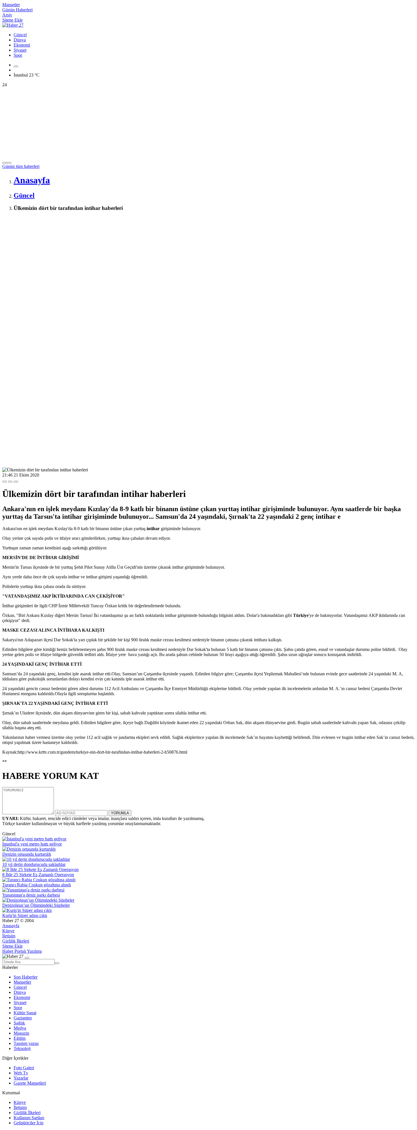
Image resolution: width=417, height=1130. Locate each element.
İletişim (8, 935)
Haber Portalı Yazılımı (22, 951)
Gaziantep (23, 1017)
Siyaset (20, 50)
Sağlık (19, 1023)
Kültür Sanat (25, 1012)
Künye (8, 930)
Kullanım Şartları (29, 1117)
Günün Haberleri (17, 9)
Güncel (20, 34)
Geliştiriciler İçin (28, 1122)
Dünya (20, 39)
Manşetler (11, 4)
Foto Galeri (24, 1067)
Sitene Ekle (12, 20)
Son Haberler (25, 977)
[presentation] (4, 163)
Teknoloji (22, 1048)
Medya (20, 1028)
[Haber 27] (13, 25)
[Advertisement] (172, 256)
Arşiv (7, 14)
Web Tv (21, 1072)
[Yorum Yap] (16, 481)
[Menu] (16, 66)
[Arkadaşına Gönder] (4, 481)
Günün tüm (20, 166)
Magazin (21, 1033)
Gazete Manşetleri (30, 1083)
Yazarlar (21, 1078)
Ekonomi (22, 45)
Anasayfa (10, 925)
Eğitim (20, 1038)
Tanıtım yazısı (26, 1043)
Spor (18, 55)
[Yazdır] (10, 481)
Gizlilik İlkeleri (15, 941)
